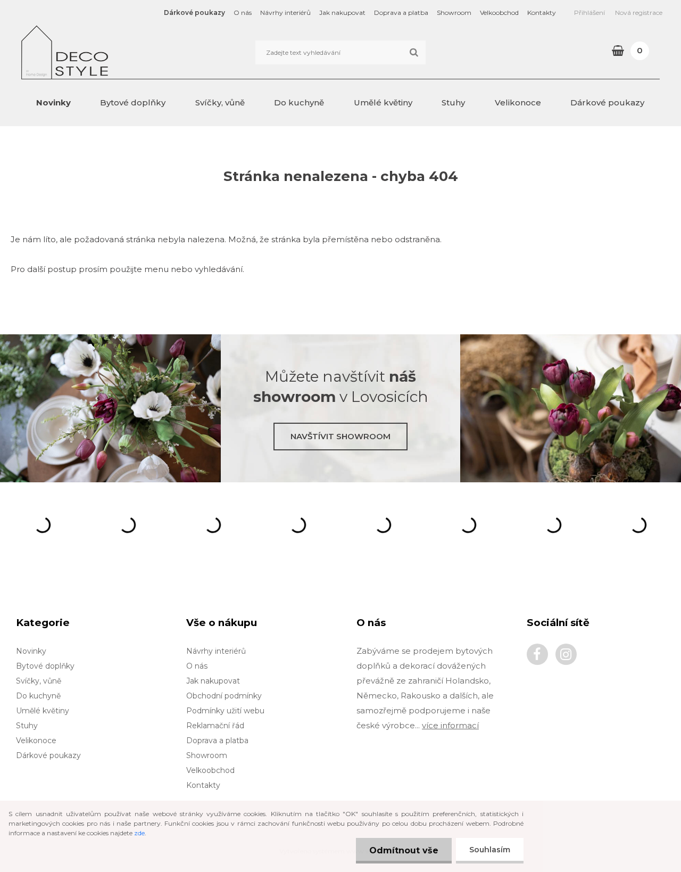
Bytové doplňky (132, 102)
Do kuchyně (299, 102)
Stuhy (453, 102)
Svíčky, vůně (220, 102)
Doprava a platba (401, 13)
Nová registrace (638, 13)
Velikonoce (518, 102)
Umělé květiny (383, 102)
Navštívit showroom (340, 436)
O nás (243, 13)
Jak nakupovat (342, 13)
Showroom (454, 13)
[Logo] (94, 52)
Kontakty (541, 13)
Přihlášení (589, 13)
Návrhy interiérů (285, 13)
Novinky (53, 102)
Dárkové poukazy (194, 13)
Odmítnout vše (403, 850)
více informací (450, 725)
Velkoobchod (499, 13)
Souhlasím (489, 849)
